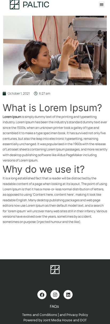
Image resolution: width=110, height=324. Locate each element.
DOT (83, 320)
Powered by (33, 320)
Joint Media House (57, 320)
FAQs (54, 306)
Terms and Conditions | (40, 315)
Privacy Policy (77, 315)
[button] (102, 4)
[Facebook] (41, 294)
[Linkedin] (68, 294)
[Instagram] (55, 294)
